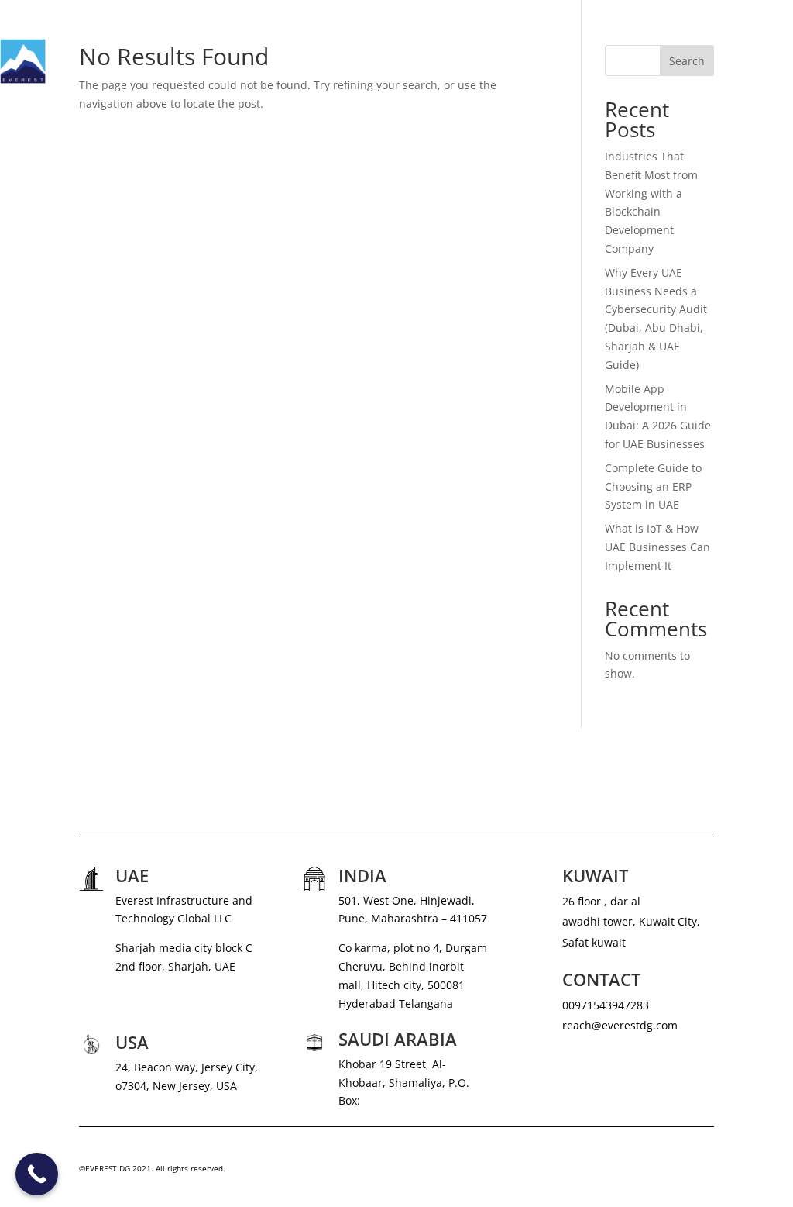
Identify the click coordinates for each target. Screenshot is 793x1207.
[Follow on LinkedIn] (701, 1172)
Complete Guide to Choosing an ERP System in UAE (653, 486)
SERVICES (553, 32)
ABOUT (494, 32)
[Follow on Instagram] (639, 1172)
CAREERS (724, 32)
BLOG (778, 32)
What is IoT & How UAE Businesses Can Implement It (657, 547)
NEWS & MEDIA (647, 32)
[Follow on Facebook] (670, 1172)
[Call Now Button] (36, 1174)
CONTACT (768, 90)
